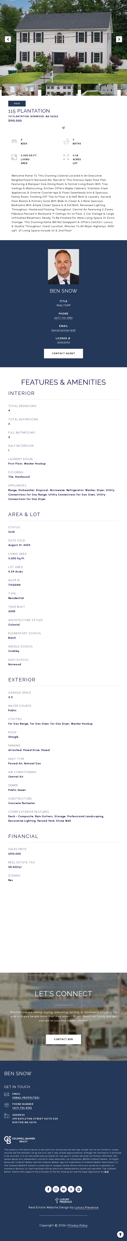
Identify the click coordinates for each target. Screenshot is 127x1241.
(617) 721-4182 (63, 317)
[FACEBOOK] (48, 1189)
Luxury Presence (86, 1207)
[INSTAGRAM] (56, 1189)
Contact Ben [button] (63, 1039)
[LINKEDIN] (63, 1189)
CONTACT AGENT (63, 353)
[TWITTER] (71, 1189)
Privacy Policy (78, 1225)
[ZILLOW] (78, 1189)
